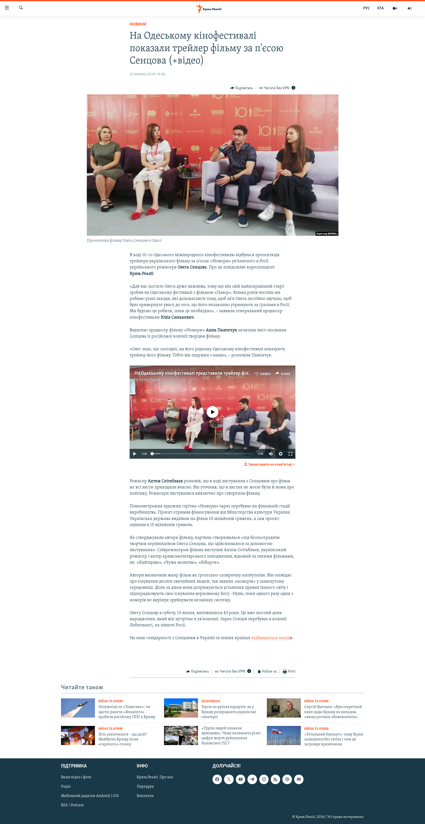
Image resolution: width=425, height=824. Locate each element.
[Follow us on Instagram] (264, 779)
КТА (380, 8)
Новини (138, 24)
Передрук (145, 787)
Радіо (66, 787)
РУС (366, 8)
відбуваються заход (270, 638)
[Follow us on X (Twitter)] (228, 779)
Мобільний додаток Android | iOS (90, 796)
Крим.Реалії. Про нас (155, 777)
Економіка (210, 701)
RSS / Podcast (72, 805)
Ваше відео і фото (76, 777)
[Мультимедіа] (394, 8)
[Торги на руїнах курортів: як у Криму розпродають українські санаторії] (181, 708)
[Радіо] (409, 8)
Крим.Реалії (149, 380)
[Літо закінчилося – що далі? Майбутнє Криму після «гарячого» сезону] (78, 735)
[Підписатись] (299, 779)
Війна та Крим (110, 701)
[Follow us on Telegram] (252, 779)
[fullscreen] (290, 454)
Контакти (145, 796)
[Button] (241, 88)
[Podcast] (287, 779)
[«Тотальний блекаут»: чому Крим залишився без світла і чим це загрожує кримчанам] (284, 735)
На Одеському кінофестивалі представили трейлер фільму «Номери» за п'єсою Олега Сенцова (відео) (238, 373)
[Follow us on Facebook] (217, 779)
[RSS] (275, 779)
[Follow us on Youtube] (240, 779)
